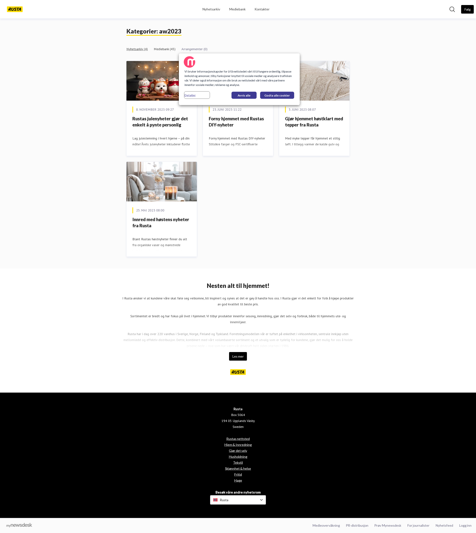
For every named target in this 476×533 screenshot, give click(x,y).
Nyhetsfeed (444, 525)
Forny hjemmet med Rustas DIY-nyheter (236, 122)
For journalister (418, 525)
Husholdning (238, 457)
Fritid (238, 474)
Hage (238, 480)
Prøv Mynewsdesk (387, 525)
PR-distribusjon (357, 525)
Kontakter (262, 9)
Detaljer (190, 95)
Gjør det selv (238, 451)
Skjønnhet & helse (238, 468)
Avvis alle (244, 95)
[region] (239, 79)
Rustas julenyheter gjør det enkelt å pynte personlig (160, 122)
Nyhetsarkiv (211, 9)
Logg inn (465, 525)
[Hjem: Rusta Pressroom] (14, 9)
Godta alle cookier (277, 95)
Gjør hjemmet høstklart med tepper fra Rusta (314, 122)
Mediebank (237, 9)
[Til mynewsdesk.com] (19, 526)
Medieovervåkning (326, 525)
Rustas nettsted (238, 439)
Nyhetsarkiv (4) (137, 49)
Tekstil (238, 462)
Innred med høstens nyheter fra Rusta (160, 222)
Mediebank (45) (165, 49)
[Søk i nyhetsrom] (452, 9)
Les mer (238, 356)
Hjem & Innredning (238, 445)
